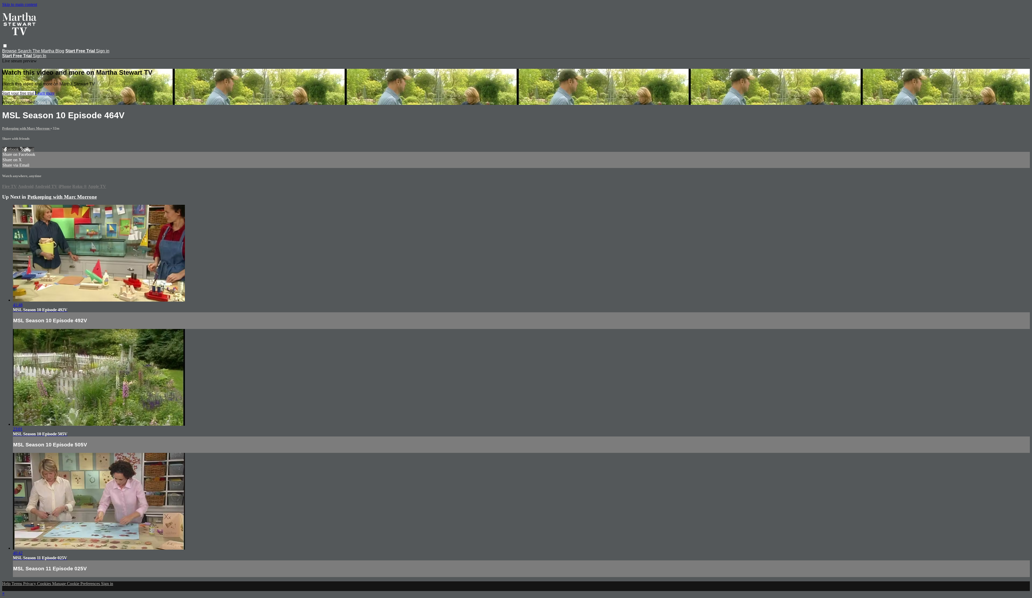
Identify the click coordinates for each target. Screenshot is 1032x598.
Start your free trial (18, 93)
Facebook (11, 149)
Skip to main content (19, 4)
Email (29, 149)
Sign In (39, 55)
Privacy (30, 583)
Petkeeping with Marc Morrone (26, 128)
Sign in (102, 51)
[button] (5, 46)
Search (25, 51)
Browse (10, 51)
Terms (17, 583)
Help (7, 583)
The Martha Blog (48, 51)
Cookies (44, 583)
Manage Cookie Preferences (76, 583)
